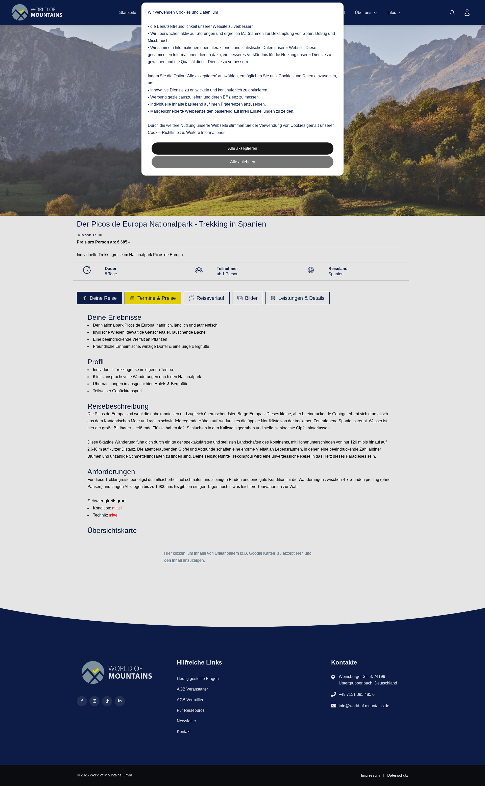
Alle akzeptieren (242, 148)
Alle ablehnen (242, 162)
